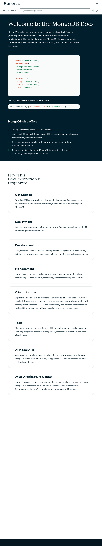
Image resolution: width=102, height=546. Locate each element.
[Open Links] (97, 3)
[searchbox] (55, 10)
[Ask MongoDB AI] (93, 10)
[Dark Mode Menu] (97, 10)
